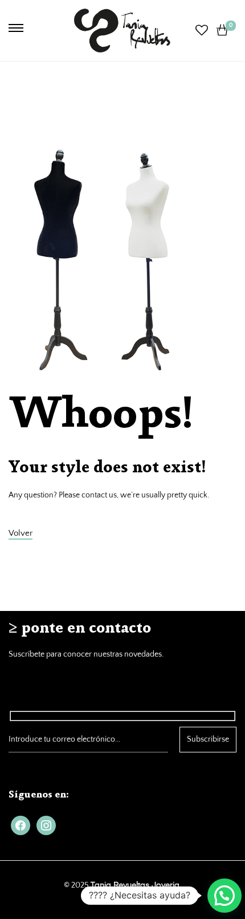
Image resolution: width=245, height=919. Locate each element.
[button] (224, 895)
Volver (20, 533)
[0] (222, 30)
